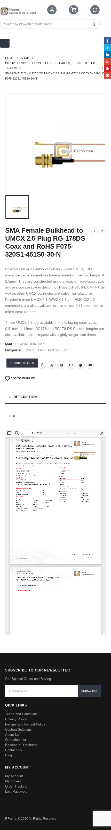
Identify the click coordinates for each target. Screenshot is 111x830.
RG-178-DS (65, 350)
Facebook (42, 365)
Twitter (51, 365)
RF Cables (50, 350)
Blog (8, 755)
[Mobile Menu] (5, 43)
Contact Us (13, 750)
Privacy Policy (16, 719)
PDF (12, 416)
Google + (71, 365)
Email (90, 365)
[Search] (93, 24)
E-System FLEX (32, 350)
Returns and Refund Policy (25, 724)
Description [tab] (25, 397)
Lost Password (16, 791)
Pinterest (80, 365)
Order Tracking (16, 786)
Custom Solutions (18, 729)
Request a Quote (22, 363)
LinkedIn (61, 365)
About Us (12, 735)
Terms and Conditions (21, 714)
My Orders (13, 781)
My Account (14, 776)
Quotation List (15, 740)
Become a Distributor (21, 745)
